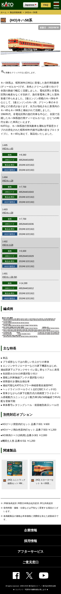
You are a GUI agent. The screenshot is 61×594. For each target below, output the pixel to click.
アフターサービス (31, 551)
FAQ (45, 5)
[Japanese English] (30, 4)
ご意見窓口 (30, 562)
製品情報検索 (16, 12)
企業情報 (30, 530)
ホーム (4, 12)
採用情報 (30, 541)
